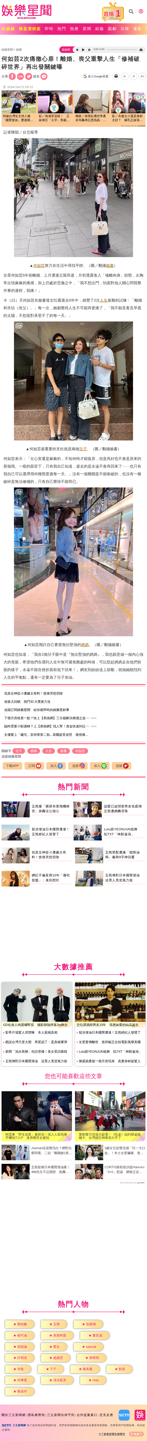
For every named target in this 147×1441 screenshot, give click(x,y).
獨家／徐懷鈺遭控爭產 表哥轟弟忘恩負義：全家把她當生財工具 (91, 118)
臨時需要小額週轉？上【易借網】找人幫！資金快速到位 (45, 726)
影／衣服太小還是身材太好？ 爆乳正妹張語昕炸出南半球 (127, 118)
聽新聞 (66, 49)
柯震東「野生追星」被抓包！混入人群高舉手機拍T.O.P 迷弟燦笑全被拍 (36, 1136)
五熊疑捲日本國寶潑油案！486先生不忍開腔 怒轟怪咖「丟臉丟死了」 (50, 1170)
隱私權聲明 (36, 1415)
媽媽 (85, 645)
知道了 (138, 1434)
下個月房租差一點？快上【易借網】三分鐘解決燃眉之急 (45, 718)
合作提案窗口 (87, 1415)
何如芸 (39, 265)
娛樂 (19, 49)
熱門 (61, 29)
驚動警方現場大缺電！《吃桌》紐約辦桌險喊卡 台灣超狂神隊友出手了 (110, 1136)
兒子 (83, 449)
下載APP (12, 766)
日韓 (125, 29)
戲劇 (112, 29)
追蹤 (75, 766)
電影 (137, 29)
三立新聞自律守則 (61, 1415)
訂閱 (32, 766)
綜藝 (99, 29)
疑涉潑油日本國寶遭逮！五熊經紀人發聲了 (110, 1032)
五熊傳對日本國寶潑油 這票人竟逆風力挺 (36, 1061)
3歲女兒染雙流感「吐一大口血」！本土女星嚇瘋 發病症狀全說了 (125, 1150)
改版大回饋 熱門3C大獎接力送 (27, 701)
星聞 (87, 29)
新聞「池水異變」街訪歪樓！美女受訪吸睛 (36, 1051)
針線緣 (8, 29)
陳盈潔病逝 (30, 29)
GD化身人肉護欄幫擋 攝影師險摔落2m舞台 (35, 1025)
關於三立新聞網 (14, 1415)
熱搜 (74, 29)
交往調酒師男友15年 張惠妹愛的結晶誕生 (108, 1025)
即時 (49, 29)
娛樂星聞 (7, 49)
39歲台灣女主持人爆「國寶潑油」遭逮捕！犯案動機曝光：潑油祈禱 (17, 118)
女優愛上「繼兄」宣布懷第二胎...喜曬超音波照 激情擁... (46, 735)
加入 (53, 766)
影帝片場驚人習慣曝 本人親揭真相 (31, 1032)
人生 (104, 300)
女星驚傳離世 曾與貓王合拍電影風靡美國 (110, 1042)
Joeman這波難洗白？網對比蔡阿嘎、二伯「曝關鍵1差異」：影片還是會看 (51, 1150)
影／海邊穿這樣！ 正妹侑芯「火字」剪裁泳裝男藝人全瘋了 (54, 118)
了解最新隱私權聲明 (113, 1434)
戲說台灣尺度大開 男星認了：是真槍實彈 (36, 1042)
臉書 (110, 265)
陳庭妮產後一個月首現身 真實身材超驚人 (110, 1061)
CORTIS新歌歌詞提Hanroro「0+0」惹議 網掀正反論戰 (124, 1170)
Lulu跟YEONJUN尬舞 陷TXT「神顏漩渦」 (110, 1051)
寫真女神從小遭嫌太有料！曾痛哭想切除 (33, 693)
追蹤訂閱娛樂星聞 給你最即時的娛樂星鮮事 (36, 710)
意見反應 (106, 1415)
